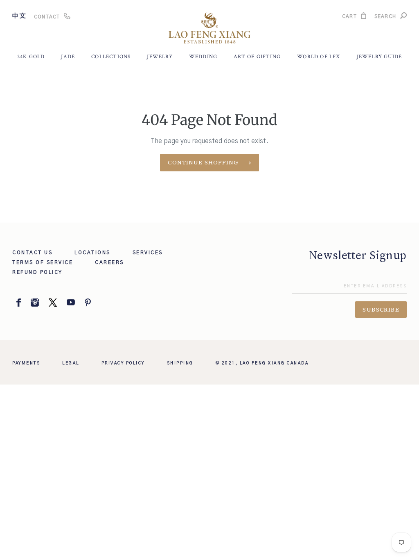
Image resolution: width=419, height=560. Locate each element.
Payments (26, 363)
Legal (70, 363)
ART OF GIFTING (257, 56)
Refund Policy (37, 272)
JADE (68, 56)
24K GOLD (31, 56)
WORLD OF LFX (318, 56)
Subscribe (381, 309)
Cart (349, 17)
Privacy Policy (123, 363)
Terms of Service (42, 262)
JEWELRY (159, 56)
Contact (47, 16)
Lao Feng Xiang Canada (274, 363)
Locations (92, 252)
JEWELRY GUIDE (379, 56)
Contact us (32, 252)
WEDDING (203, 56)
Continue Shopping (203, 162)
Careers (109, 262)
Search (385, 17)
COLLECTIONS (111, 56)
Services (148, 252)
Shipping (180, 363)
